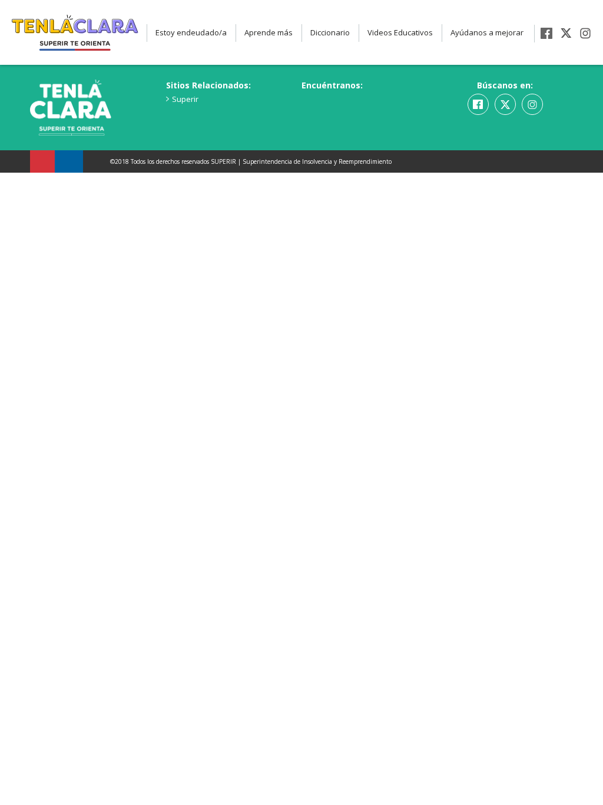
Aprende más (268, 32)
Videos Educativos (400, 32)
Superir (185, 99)
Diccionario (330, 32)
